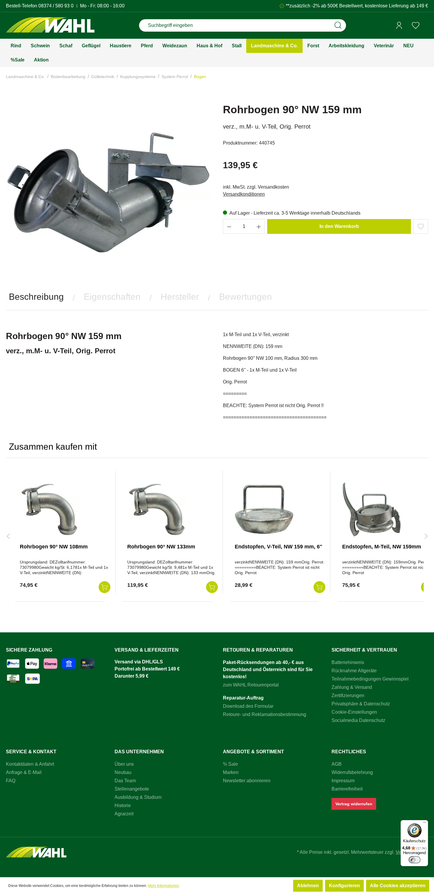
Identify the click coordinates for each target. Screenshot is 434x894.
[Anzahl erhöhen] (259, 226)
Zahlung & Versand (352, 687)
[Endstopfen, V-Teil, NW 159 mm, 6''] (264, 509)
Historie (123, 805)
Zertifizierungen (348, 695)
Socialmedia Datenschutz (358, 720)
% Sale (230, 764)
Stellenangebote (132, 788)
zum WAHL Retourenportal (251, 684)
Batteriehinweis (348, 662)
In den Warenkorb (339, 226)
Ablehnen (308, 885)
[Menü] (424, 823)
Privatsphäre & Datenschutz (361, 703)
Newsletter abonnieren (246, 780)
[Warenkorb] (426, 26)
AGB (337, 764)
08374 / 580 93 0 (56, 5)
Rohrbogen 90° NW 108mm (54, 547)
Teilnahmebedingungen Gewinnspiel (370, 678)
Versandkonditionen (244, 194)
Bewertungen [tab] (245, 297)
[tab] (36, 297)
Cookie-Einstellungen (354, 712)
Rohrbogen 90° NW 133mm (161, 547)
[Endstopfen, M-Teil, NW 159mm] (371, 509)
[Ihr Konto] (399, 25)
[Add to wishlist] (420, 226)
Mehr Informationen (163, 886)
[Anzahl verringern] (229, 226)
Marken (231, 772)
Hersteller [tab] (180, 297)
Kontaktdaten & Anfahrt (30, 764)
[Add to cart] (104, 587)
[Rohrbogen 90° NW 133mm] (156, 509)
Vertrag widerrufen (353, 803)
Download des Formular (248, 706)
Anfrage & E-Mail (24, 772)
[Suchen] (338, 25)
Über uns (124, 764)
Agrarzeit (124, 813)
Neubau (123, 772)
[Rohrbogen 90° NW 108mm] (49, 509)
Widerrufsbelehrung (352, 772)
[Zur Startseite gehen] (50, 25)
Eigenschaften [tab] (112, 297)
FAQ (10, 780)
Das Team (125, 780)
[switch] (414, 859)
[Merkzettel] (415, 25)
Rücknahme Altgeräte (354, 670)
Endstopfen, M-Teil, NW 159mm (381, 547)
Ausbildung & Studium (138, 797)
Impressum (343, 780)
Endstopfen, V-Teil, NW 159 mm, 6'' (278, 547)
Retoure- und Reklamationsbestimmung (264, 714)
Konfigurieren (344, 885)
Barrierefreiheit (347, 788)
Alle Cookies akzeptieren (397, 885)
